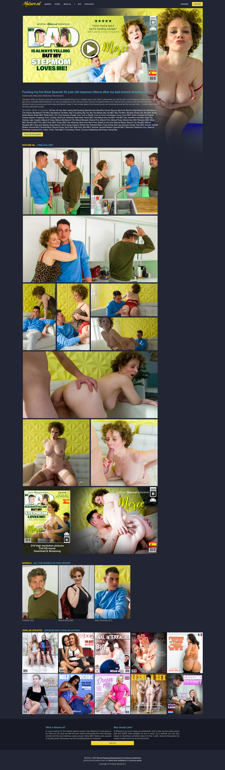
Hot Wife (140, 117)
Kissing (25, 120)
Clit (55, 115)
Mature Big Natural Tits (65, 120)
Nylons (57, 125)
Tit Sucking (69, 130)
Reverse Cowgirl (128, 125)
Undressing (93, 130)
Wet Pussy (103, 130)
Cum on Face (99, 115)
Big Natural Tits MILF (41, 113)
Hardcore (70, 117)
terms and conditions (117, 760)
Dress (134, 115)
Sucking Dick (36, 130)
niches (57, 4)
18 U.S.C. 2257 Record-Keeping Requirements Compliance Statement (112, 758)
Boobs (137, 113)
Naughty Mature (144, 122)
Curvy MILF (126, 115)
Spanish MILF (118, 127)
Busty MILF (38, 115)
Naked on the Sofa (105, 122)
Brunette (147, 113)
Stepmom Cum (140, 127)
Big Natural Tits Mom (59, 113)
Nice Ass (38, 125)
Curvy (119, 115)
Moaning (75, 122)
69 (57, 110)
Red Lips (117, 125)
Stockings (26, 130)
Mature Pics (94, 120)
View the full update (32, 134)
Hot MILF (111, 117)
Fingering (40, 117)
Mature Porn (105, 120)
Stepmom (129, 127)
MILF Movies (27, 122)
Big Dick (129, 110)
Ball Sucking (78, 110)
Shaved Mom (45, 127)
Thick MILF (59, 130)
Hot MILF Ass (121, 117)
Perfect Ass (84, 125)
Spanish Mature (105, 127)
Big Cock (121, 110)
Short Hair (69, 127)
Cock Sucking (63, 115)
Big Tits (86, 113)
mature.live (89, 4)
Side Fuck (78, 127)
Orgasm (75, 125)
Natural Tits (132, 122)
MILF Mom (149, 120)
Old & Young (66, 125)
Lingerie (37, 120)
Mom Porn (92, 122)
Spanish (95, 127)
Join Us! (197, 4)
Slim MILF (87, 127)
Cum (79, 115)
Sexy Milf (140, 125)
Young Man (112, 130)
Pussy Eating (108, 125)
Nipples (46, 125)
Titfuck (77, 130)
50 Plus (52, 110)
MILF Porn (47, 122)
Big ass (114, 110)
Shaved (148, 125)
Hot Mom (132, 117)
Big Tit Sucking (75, 113)
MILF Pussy (57, 122)
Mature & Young (48, 120)
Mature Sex (127, 120)
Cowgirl (73, 115)
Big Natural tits (139, 110)
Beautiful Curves (103, 110)
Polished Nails (96, 125)
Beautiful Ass (90, 110)
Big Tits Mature (96, 113)
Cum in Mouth (87, 115)
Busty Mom (49, 115)
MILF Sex (66, 122)
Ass (60, 110)
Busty (154, 113)
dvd (79, 4)
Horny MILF (88, 117)
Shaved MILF (34, 127)
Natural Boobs (120, 122)
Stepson (150, 127)
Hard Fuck (61, 117)
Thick (51, 130)
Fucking (53, 117)
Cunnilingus (111, 115)
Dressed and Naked (145, 115)
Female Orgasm (28, 117)
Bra (141, 113)
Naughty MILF (28, 125)
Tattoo (45, 130)
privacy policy (136, 760)
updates (47, 4)
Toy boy (84, 130)
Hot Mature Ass (100, 117)
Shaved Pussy (58, 127)
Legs (31, 120)
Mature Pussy (116, 120)
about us (67, 4)
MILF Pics (38, 122)
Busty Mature (27, 115)
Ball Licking (68, 110)
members (184, 4)
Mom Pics (83, 122)
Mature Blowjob (81, 120)
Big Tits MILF (108, 113)
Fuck (47, 117)
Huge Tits (148, 117)
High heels (79, 117)
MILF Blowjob (139, 120)
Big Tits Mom (120, 113)
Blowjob (130, 113)
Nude (52, 125)
